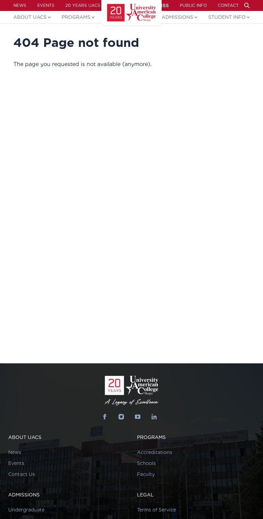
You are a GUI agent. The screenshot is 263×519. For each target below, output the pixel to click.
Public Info (193, 5)
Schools (146, 463)
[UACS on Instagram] (121, 417)
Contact (228, 5)
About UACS (30, 17)
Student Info (227, 17)
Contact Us (21, 474)
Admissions (177, 17)
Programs (76, 17)
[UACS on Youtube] (138, 417)
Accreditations (154, 452)
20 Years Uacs (82, 5)
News (19, 5)
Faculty (146, 474)
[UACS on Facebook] (105, 417)
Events (45, 5)
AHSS (162, 5)
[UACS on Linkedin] (154, 417)
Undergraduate (26, 509)
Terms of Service (156, 509)
